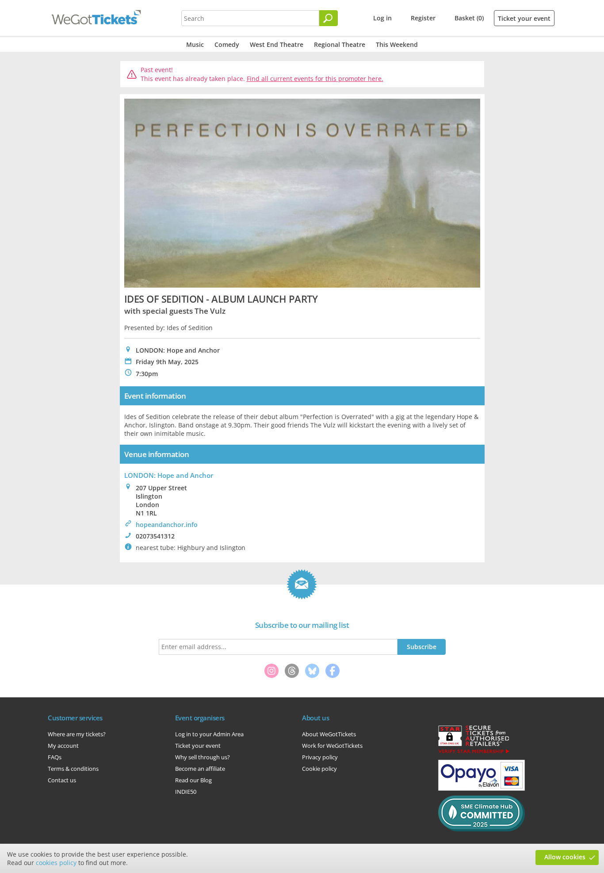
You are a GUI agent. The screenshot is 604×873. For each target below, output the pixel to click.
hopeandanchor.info (167, 524)
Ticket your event (524, 18)
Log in (382, 18)
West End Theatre (276, 44)
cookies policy (56, 862)
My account (63, 746)
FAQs (54, 757)
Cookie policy (319, 769)
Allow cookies (564, 857)
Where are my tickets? (77, 734)
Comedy (226, 44)
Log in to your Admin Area (209, 734)
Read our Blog (193, 780)
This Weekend (397, 44)
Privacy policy (320, 757)
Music (195, 44)
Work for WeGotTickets (332, 746)
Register (423, 18)
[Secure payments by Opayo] (481, 788)
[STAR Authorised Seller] (473, 753)
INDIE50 (185, 792)
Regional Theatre (339, 44)
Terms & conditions (73, 769)
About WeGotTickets (329, 734)
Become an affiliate (200, 769)
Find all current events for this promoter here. (315, 78)
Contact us (62, 780)
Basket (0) (469, 18)
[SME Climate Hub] (481, 829)
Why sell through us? (202, 757)
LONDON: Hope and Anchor (168, 475)
